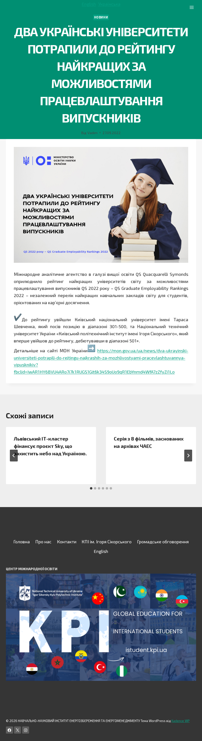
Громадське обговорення (163, 541)
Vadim (92, 133)
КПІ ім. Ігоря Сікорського (107, 541)
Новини (101, 17)
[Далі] (188, 455)
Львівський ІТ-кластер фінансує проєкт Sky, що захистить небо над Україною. (50, 446)
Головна (21, 541)
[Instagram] (25, 730)
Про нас (43, 541)
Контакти (66, 541)
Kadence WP (180, 721)
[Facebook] (9, 730)
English (89, 4)
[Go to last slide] (14, 455)
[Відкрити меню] (191, 7)
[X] (17, 730)
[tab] (91, 488)
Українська (109, 4)
